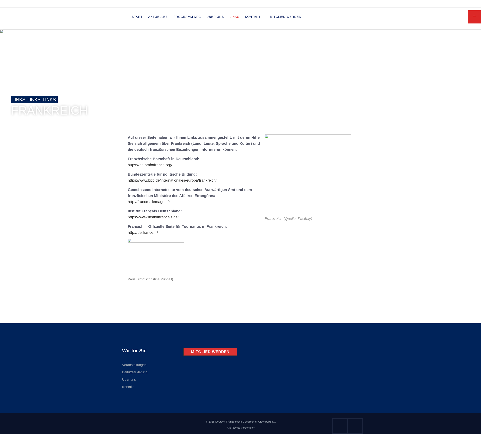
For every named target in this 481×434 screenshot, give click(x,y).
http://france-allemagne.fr (149, 202)
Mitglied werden (210, 352)
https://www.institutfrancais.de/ (153, 217)
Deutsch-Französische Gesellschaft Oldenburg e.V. (245, 421)
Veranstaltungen (134, 365)
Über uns (129, 379)
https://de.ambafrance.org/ (150, 165)
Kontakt (128, 387)
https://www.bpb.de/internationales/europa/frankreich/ (172, 180)
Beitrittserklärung (134, 372)
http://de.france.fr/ (143, 232)
